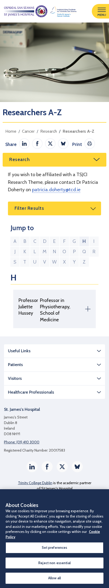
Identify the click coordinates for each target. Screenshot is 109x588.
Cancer (28, 131)
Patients (15, 364)
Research (48, 131)
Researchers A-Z (78, 131)
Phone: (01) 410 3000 (21, 442)
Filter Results (29, 208)
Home (10, 131)
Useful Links (19, 350)
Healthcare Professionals (31, 392)
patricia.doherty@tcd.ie (56, 190)
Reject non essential (54, 563)
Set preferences (54, 547)
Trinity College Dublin (35, 482)
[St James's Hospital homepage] (38, 11)
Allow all (54, 578)
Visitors (15, 378)
